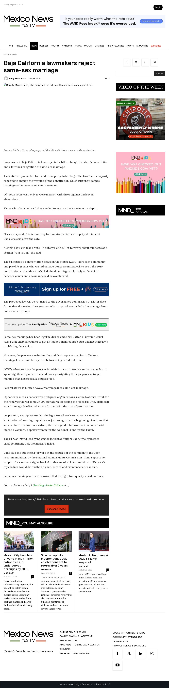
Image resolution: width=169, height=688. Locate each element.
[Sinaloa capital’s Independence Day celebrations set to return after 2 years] (56, 541)
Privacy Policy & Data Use (129, 645)
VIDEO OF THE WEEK (140, 87)
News (14, 54)
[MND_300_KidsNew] (140, 195)
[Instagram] (154, 62)
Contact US (120, 641)
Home (6, 54)
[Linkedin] (145, 62)
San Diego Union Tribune (48, 485)
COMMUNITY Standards (127, 637)
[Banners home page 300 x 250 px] (140, 142)
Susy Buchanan (17, 78)
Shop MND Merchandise (75, 653)
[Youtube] (117, 665)
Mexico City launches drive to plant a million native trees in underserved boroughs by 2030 (19, 562)
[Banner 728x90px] (56, 221)
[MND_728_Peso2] (112, 30)
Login (158, 7)
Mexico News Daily (69, 684)
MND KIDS (66, 644)
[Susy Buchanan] (6, 78)
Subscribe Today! (56, 508)
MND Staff (9, 573)
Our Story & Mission (73, 632)
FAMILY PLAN (67, 636)
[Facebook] (127, 62)
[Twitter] (136, 62)
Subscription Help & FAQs (129, 632)
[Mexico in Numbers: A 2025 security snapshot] (94, 541)
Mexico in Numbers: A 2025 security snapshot (93, 559)
